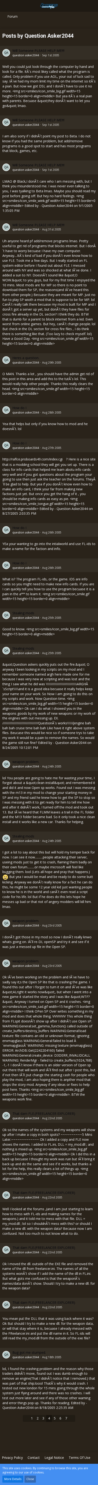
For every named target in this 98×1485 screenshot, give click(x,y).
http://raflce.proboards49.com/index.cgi (32, 459)
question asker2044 (25, 55)
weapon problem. (25, 761)
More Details (12, 1479)
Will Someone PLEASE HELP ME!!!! (38, 50)
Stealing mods (23, 613)
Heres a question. (25, 358)
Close (30, 1479)
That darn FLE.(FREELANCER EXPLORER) (43, 1113)
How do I (19, 408)
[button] (6, 6)
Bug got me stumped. (29, 1352)
